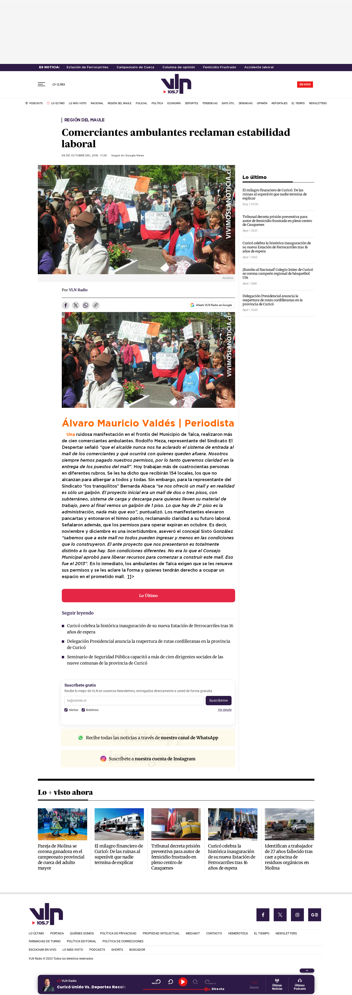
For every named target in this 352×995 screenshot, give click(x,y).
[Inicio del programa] (156, 982)
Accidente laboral (259, 67)
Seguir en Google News (127, 155)
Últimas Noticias (277, 987)
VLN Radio (78, 290)
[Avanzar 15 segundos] (195, 982)
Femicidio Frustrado (219, 67)
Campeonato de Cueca (135, 67)
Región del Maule (84, 120)
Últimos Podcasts (300, 987)
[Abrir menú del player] (307, 970)
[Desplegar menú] (41, 84)
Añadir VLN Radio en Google (214, 305)
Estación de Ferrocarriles (87, 67)
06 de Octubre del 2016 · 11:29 (84, 155)
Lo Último (148, 595)
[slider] (174, 989)
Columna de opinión (178, 67)
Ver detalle (225, 709)
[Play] (183, 982)
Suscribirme (218, 700)
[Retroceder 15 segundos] (170, 982)
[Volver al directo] (210, 981)
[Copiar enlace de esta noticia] (96, 305)
